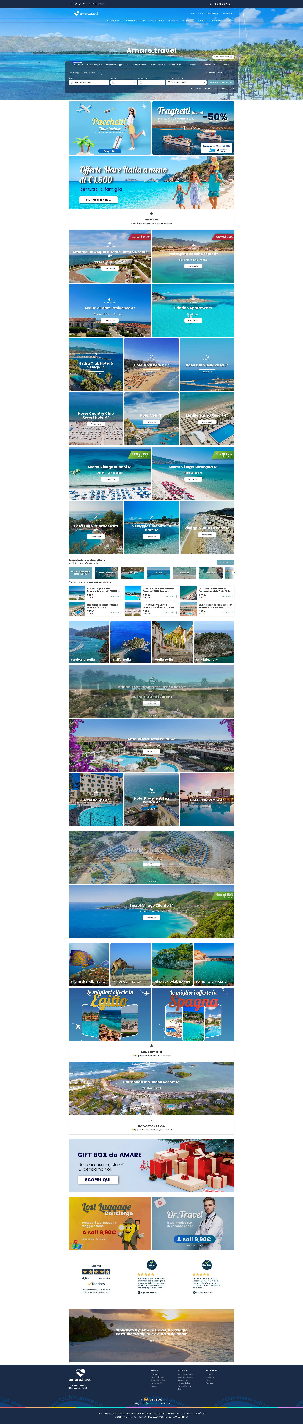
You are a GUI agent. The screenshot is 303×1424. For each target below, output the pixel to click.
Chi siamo (155, 1374)
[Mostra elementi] (232, 73)
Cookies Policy (184, 1383)
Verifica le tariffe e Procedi (221, 82)
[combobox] (224, 73)
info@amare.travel (97, 4)
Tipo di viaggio (74, 73)
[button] (75, 128)
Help (192, 13)
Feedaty (154, 1386)
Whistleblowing (184, 1386)
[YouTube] (84, 4)
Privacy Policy (183, 1380)
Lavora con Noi (157, 1383)
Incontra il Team (158, 1377)
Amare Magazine (158, 1380)
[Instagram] (76, 4)
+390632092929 (223, 4)
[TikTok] (80, 4)
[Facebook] (72, 4)
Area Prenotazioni (185, 1374)
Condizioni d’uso (227, 88)
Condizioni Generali (186, 1377)
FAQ (180, 1389)
